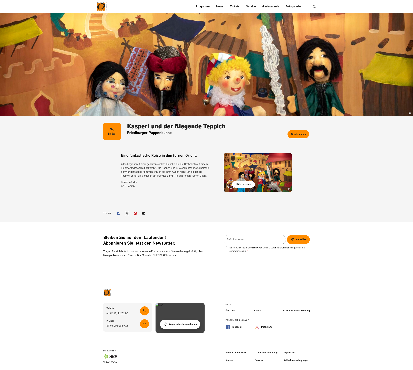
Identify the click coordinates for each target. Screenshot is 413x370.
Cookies (259, 360)
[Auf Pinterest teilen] (135, 213)
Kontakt (230, 360)
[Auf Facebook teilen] (118, 213)
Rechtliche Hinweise (236, 352)
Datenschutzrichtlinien (282, 247)
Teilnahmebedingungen (296, 360)
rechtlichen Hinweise (252, 247)
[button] (241, 184)
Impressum (289, 352)
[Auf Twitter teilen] (127, 213)
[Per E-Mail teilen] (143, 213)
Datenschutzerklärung (266, 352)
